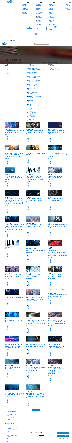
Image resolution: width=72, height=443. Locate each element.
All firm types (52, 65)
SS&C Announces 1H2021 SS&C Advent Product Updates (34, 276)
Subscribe (9, 436)
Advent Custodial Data (33, 68)
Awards (67, 6)
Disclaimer (9, 427)
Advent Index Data (32, 73)
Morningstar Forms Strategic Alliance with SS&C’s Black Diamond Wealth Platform (14, 155)
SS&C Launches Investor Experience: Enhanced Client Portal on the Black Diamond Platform (35, 395)
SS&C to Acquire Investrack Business (13, 321)
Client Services (31, 88)
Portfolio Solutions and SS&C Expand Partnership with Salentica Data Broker (14, 346)
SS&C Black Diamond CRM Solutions (36, 105)
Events (59, 1)
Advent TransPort (32, 85)
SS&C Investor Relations (12, 429)
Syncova (30, 117)
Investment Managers (11, 414)
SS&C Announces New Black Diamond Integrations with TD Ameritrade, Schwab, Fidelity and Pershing (35, 322)
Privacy (8, 425)
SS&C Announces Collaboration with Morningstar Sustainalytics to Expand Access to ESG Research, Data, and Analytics (57, 252)
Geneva (30, 99)
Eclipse (29, 89)
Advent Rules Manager (33, 84)
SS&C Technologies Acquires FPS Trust (35, 154)
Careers (68, 8)
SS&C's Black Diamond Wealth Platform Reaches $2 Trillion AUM (57, 226)
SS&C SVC (30, 113)
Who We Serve (23, 1)
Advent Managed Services (34, 76)
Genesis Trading (31, 97)
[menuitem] (13, 18)
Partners (68, 5)
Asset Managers (53, 66)
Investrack (30, 100)
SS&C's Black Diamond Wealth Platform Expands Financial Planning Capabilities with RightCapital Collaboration (14, 227)
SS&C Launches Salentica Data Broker (13, 368)
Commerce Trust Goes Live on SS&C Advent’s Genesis (14, 131)
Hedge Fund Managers (12, 413)
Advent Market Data (32, 77)
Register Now (29, 27)
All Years (9, 66)
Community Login (11, 417)
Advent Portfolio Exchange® (34, 80)
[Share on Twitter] (7, 136)
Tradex (29, 120)
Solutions (34, 1)
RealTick (30, 104)
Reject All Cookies (63, 435)
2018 (8, 73)
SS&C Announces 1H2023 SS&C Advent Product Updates (56, 200)
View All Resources (49, 28)
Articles (52, 2)
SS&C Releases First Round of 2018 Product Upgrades (14, 393)
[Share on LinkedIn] (7, 138)
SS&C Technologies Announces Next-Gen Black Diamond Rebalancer (56, 346)
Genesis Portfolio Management (35, 96)
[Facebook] (7, 438)
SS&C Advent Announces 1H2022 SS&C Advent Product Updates (36, 250)
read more (7, 134)
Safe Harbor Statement (12, 428)
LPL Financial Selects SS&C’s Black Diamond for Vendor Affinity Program (35, 368)
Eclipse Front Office (32, 91)
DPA (8, 432)
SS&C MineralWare (32, 112)
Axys (29, 87)
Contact (6, 40)
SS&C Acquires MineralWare (14, 249)
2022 (8, 68)
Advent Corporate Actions (34, 66)
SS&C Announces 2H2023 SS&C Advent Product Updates (56, 177)
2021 (8, 69)
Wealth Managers (53, 68)
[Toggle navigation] (70, 43)
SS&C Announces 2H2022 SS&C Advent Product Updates (34, 226)
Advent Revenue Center (33, 83)
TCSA (8, 431)
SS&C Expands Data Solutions (14, 297)
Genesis (30, 95)
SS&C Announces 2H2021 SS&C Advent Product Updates (13, 276)
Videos (51, 23)
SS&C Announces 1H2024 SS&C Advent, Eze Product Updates (13, 177)
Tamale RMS (31, 119)
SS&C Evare (30, 111)
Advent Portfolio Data (33, 79)
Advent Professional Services (34, 81)
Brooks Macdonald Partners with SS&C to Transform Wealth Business (56, 276)
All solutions (31, 65)
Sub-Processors (10, 433)
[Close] (68, 429)
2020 (8, 71)
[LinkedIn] (7, 441)
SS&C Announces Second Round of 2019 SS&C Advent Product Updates (35, 299)
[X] (7, 440)
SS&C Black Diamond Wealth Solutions (36, 109)
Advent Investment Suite (33, 75)
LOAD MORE (36, 409)
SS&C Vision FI (31, 116)
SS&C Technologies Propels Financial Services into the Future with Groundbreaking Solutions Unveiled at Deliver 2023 (14, 202)
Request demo (10, 421)
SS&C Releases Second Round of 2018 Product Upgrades (35, 345)
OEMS (29, 103)
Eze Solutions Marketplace (34, 93)
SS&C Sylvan (31, 115)
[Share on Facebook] (7, 139)
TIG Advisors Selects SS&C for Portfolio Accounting (57, 295)
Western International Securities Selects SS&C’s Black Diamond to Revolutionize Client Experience (56, 370)
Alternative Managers (54, 69)
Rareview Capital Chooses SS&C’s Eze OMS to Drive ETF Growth (35, 132)
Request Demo (12, 40)
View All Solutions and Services (36, 34)
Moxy (29, 101)
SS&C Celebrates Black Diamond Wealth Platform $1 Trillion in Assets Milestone (57, 321)
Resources (48, 1)
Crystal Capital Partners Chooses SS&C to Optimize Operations (34, 200)
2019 (8, 72)
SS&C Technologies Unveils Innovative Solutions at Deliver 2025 (57, 132)
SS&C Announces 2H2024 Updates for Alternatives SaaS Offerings (57, 155)
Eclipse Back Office (32, 92)
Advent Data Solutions (33, 72)
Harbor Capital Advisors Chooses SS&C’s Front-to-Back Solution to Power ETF (35, 177)
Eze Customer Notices (12, 435)
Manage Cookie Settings (63, 438)
